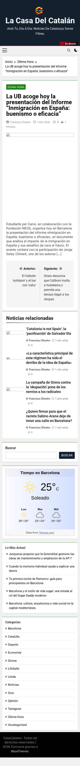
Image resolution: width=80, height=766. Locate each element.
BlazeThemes (20, 751)
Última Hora (16, 87)
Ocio (11, 693)
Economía (14, 652)
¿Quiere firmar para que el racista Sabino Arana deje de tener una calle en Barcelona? (49, 416)
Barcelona (14, 628)
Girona (12, 660)
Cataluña (13, 636)
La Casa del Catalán (40, 20)
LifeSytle (13, 668)
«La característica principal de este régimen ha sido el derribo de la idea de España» (49, 358)
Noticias (13, 684)
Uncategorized (17, 725)
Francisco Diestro (20, 122)
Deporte (13, 644)
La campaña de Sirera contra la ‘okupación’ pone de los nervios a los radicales (48, 387)
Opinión (13, 701)
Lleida (12, 677)
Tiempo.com (46, 532)
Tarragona (14, 709)
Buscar (10, 448)
